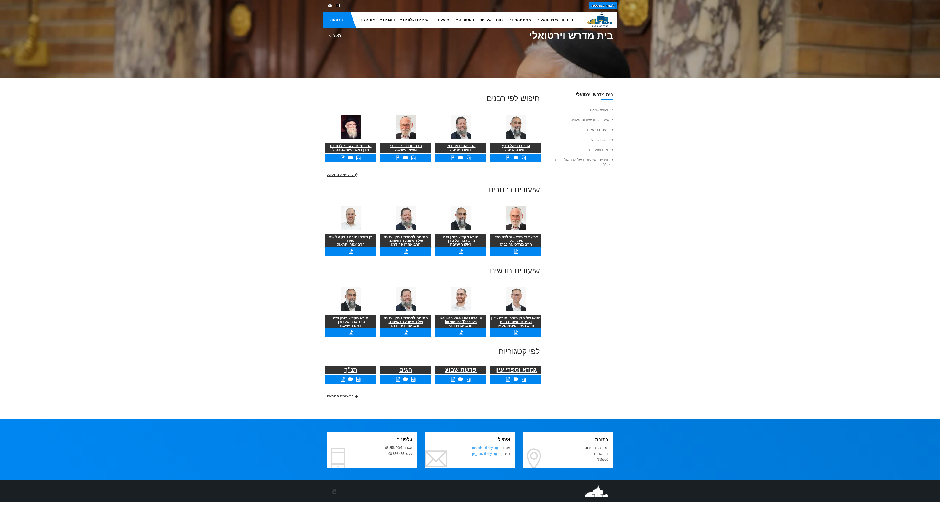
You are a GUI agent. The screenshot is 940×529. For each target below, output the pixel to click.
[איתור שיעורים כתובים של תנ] (343, 379)
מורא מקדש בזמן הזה (461, 237)
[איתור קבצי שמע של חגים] (413, 379)
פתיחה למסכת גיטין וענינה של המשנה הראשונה (406, 239)
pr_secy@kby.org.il (485, 454)
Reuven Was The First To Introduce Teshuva (461, 320)
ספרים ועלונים (415, 20)
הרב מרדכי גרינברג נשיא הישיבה (406, 148)
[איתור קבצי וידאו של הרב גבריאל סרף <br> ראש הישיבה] (516, 157)
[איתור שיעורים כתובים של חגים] (398, 379)
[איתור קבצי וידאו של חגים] (405, 379)
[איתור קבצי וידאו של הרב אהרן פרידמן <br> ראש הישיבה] (460, 157)
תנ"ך (350, 369)
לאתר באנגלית (602, 6)
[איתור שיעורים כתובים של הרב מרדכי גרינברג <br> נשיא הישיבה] (398, 157)
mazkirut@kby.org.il (486, 448)
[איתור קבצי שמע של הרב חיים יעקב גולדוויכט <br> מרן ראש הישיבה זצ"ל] (358, 157)
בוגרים (389, 20)
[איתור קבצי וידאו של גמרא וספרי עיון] (516, 379)
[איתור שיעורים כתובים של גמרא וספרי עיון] (508, 379)
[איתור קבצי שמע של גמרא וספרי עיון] (524, 379)
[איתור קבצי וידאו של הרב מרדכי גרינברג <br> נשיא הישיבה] (405, 157)
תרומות (336, 20)
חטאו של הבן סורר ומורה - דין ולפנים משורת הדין (516, 320)
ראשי (336, 35)
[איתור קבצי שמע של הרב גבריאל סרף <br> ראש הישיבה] (524, 157)
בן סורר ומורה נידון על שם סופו (351, 239)
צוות (500, 20)
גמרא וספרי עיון (516, 369)
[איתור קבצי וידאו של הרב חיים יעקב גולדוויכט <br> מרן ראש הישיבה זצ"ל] (350, 157)
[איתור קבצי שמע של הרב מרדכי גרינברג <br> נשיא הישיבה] (413, 157)
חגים (405, 369)
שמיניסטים (521, 20)
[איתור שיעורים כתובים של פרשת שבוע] (453, 379)
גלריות (485, 20)
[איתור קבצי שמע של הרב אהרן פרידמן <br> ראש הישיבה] (468, 157)
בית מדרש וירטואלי (556, 20)
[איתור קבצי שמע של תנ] (358, 379)
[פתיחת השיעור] (516, 251)
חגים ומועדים (599, 150)
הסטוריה (466, 20)
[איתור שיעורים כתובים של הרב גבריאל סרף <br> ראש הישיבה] (508, 157)
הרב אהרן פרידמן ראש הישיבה (461, 148)
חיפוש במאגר (599, 110)
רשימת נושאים (598, 130)
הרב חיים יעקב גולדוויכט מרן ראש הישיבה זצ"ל (351, 148)
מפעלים (443, 20)
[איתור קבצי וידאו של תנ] (350, 379)
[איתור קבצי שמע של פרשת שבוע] (468, 379)
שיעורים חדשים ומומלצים (590, 120)
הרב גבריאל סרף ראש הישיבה (516, 148)
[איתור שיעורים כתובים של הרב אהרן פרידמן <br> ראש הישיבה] (453, 157)
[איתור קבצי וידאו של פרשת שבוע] (460, 379)
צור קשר (367, 20)
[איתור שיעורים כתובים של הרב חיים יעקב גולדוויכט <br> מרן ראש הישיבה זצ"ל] (343, 157)
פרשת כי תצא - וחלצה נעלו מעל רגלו (516, 239)
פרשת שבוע (600, 140)
